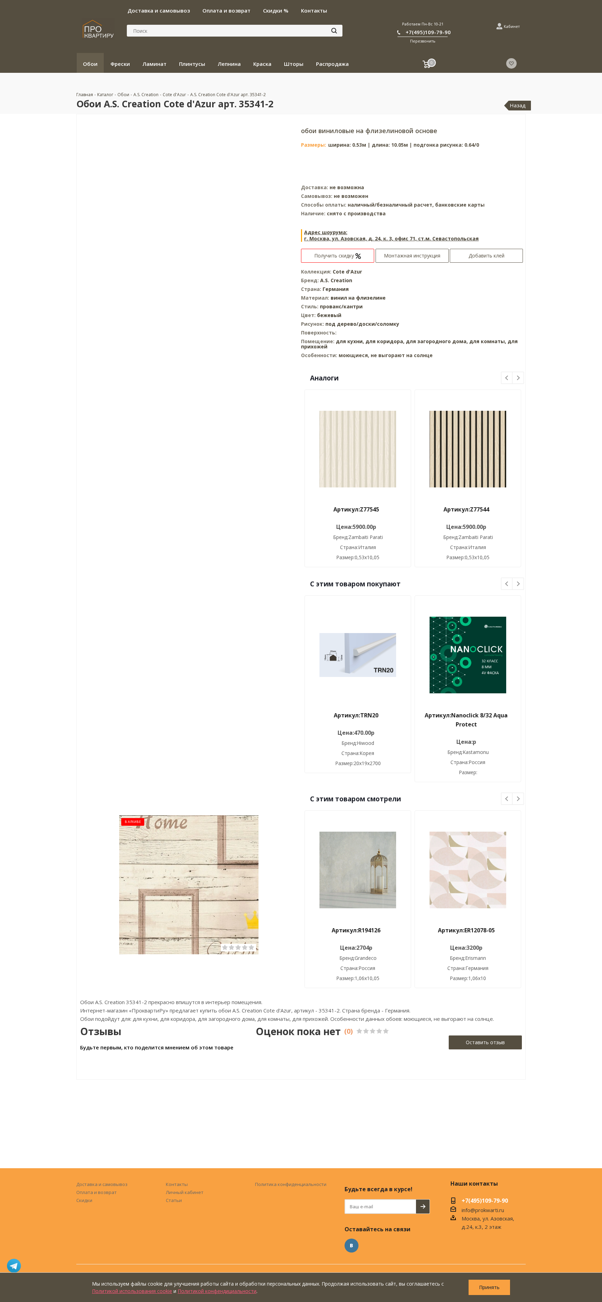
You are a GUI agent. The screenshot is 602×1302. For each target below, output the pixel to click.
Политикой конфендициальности (217, 1291)
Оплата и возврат (96, 1192)
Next (518, 378)
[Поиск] (334, 31)
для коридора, (384, 341)
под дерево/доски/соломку (362, 324)
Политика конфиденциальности (290, 1184)
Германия (336, 289)
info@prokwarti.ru (483, 1210)
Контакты (177, 1184)
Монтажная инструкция (412, 255)
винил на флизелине (358, 297)
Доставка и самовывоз (102, 1184)
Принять (489, 1287)
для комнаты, (487, 341)
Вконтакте (351, 1246)
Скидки (84, 1200)
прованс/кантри (341, 306)
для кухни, (350, 341)
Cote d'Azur (347, 271)
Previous (507, 378)
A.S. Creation (336, 280)
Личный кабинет (184, 1192)
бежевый (329, 315)
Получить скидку (334, 255)
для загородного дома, (437, 341)
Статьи (174, 1200)
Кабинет (512, 26)
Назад (518, 105)
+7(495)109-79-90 (428, 32)
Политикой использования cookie (132, 1291)
